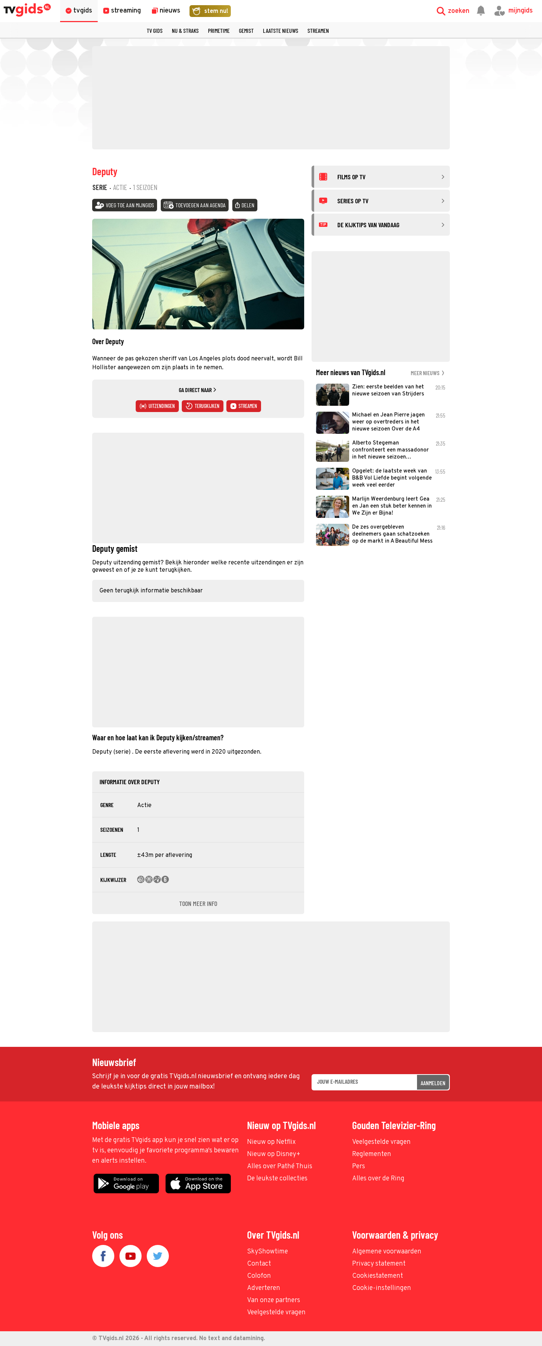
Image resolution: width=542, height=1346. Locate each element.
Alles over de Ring (378, 1178)
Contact (259, 1264)
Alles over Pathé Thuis (279, 1166)
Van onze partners (273, 1300)
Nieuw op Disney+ (273, 1154)
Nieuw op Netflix (271, 1142)
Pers (358, 1166)
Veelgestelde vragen (381, 1142)
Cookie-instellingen (381, 1288)
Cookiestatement (377, 1276)
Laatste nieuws (280, 30)
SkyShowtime (267, 1252)
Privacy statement (379, 1264)
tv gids (155, 30)
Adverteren (263, 1288)
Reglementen (371, 1154)
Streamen (318, 30)
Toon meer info (198, 903)
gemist (246, 30)
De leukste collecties (277, 1178)
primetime (219, 30)
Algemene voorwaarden (386, 1252)
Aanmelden (433, 1082)
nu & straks (185, 30)
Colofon (259, 1276)
